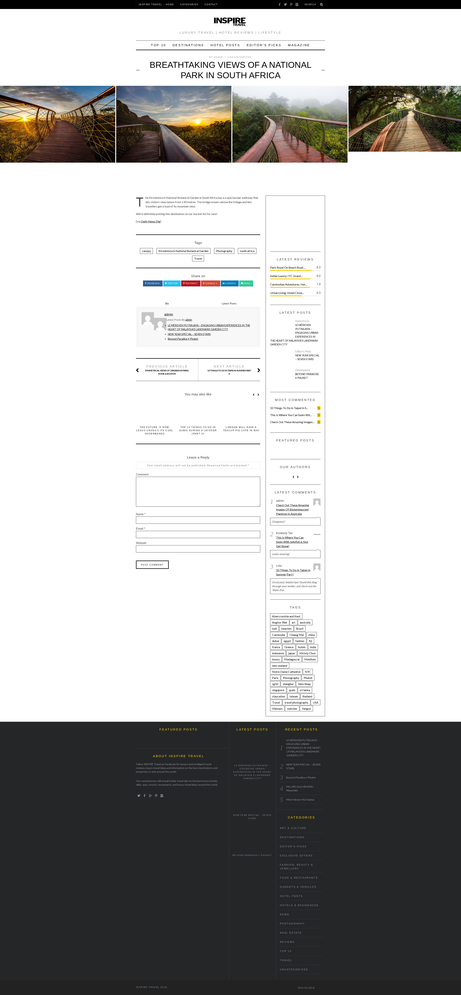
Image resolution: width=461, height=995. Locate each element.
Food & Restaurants (299, 877)
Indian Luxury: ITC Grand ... (286, 276)
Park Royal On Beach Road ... (287, 267)
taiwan (294, 696)
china (311, 634)
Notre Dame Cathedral (286, 671)
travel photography (296, 702)
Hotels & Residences (299, 905)
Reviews (287, 941)
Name (141, 514)
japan (291, 653)
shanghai (288, 684)
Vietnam (277, 708)
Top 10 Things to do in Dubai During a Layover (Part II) (198, 430)
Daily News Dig (150, 221)
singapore (278, 690)
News (284, 914)
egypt (287, 641)
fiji (310, 641)
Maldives (310, 659)
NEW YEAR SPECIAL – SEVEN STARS (189, 334)
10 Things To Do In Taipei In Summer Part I (293, 572)
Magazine (299, 45)
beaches (286, 628)
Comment (142, 474)
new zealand (279, 665)
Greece (289, 647)
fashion (299, 641)
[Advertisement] (297, 222)
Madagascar (292, 659)
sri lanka (305, 690)
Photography (224, 251)
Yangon (306, 708)
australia (305, 622)
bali (274, 628)
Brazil (299, 628)
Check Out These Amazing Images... (292, 422)
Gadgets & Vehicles (298, 886)
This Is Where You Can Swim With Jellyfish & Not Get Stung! (292, 542)
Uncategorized (240, 57)
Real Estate (291, 932)
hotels (302, 647)
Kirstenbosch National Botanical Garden (183, 251)
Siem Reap (304, 684)
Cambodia (278, 634)
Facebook (153, 283)
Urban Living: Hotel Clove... (287, 292)
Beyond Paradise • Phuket (183, 338)
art (293, 622)
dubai (275, 641)
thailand (307, 696)
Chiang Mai (297, 634)
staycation (278, 696)
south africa (247, 251)
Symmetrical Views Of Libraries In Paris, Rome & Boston (167, 370)
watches (292, 708)
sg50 (275, 684)
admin (188, 319)
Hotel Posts (225, 45)
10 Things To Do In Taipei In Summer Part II (229, 370)
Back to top (305, 987)
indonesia (278, 653)
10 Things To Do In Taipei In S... (289, 408)
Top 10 (158, 45)
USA (315, 702)
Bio (167, 303)
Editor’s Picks (264, 45)
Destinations (188, 45)
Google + (211, 283)
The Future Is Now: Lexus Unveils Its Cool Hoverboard (154, 430)
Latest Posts (229, 303)
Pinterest (191, 283)
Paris (275, 677)
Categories (189, 4)
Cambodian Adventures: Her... (288, 284)
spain (292, 690)
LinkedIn (230, 283)
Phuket (308, 677)
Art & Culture (293, 828)
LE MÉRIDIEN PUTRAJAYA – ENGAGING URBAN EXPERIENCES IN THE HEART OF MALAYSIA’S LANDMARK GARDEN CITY (294, 334)
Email (246, 283)
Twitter (172, 283)
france (276, 647)
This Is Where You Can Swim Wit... (291, 415)
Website (141, 543)
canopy (146, 251)
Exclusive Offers (296, 855)
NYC (308, 671)
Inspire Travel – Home (156, 4)
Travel (198, 258)
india (313, 647)
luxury (276, 659)
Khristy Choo (307, 653)
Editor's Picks (303, 351)
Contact (211, 4)
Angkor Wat (279, 622)
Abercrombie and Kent (286, 616)
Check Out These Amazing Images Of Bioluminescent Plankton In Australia (292, 509)
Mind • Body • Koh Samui (300, 799)
